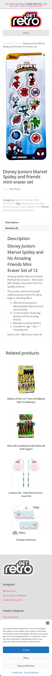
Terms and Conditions (15, 595)
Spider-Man (34, 206)
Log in (6, 189)
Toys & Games (10, 617)
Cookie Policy (17, 672)
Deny (26, 657)
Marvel (16, 210)
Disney (7, 210)
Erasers (34, 203)
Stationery (16, 43)
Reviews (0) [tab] (11, 228)
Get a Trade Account (32, 6)
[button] (47, 623)
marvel (7, 206)
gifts (42, 203)
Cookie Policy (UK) (12, 600)
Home (6, 43)
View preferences (26, 665)
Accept (26, 649)
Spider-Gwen (19, 206)
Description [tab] (12, 222)
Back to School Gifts (27, 200)
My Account (9, 591)
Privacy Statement (31, 672)
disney (25, 203)
